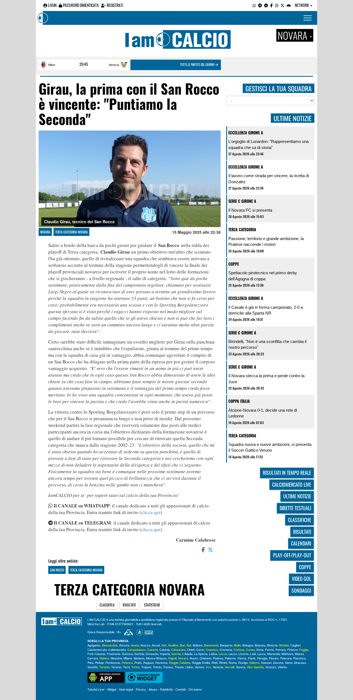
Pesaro (274, 658)
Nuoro (194, 658)
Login (52, 5)
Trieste (179, 667)
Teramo (116, 667)
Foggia (303, 649)
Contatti (180, 689)
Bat (189, 645)
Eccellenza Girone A (245, 132)
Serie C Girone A (242, 201)
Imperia (165, 653)
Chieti (190, 649)
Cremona (226, 649)
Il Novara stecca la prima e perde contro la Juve (266, 378)
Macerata (273, 653)
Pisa (90, 662)
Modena (139, 658)
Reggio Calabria (179, 662)
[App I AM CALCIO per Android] (289, 5)
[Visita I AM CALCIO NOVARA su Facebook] (271, 5)
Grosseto (152, 653)
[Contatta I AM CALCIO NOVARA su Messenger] (266, 5)
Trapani (146, 667)
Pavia (251, 658)
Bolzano (260, 645)
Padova (218, 658)
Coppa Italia (239, 401)
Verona (240, 667)
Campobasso (136, 649)
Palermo (230, 658)
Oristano (205, 658)
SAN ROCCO (57, 570)
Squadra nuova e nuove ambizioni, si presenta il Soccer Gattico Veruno (269, 447)
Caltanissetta (117, 649)
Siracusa (300, 662)
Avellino (173, 645)
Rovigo (243, 662)
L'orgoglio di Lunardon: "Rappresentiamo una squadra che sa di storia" (268, 144)
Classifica (107, 605)
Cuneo (250, 649)
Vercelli (229, 667)
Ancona (124, 645)
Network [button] (302, 5)
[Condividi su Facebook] (203, 549)
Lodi (253, 653)
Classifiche (299, 519)
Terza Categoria (242, 229)
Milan (51, 64)
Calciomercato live (291, 484)
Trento (157, 667)
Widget (111, 689)
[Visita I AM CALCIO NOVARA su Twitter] (282, 5)
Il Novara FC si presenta (250, 210)
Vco (208, 667)
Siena (288, 662)
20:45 (83, 64)
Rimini (223, 662)
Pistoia (99, 662)
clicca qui (150, 512)
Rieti (214, 662)
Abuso (153, 689)
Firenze (292, 649)
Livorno (243, 653)
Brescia (272, 645)
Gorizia (139, 653)
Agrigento (93, 645)
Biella (237, 645)
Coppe (233, 264)
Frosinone (113, 653)
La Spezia (200, 653)
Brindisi (284, 645)
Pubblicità (166, 689)
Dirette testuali (295, 508)
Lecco (233, 653)
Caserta (152, 649)
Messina (116, 658)
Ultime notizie (297, 496)
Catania (164, 649)
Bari (182, 645)
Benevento (211, 645)
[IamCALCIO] (61, 621)
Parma (241, 658)
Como (200, 649)
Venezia (114, 64)
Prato (137, 662)
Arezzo (145, 645)
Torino (135, 667)
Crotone (239, 649)
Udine (189, 667)
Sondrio (92, 667)
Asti (163, 645)
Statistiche (152, 605)
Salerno (254, 662)
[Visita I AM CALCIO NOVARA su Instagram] (276, 5)
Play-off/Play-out (292, 555)
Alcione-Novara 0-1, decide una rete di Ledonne (262, 413)
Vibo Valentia (255, 667)
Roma (233, 662)
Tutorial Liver (96, 689)
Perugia (262, 658)
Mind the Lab (96, 624)
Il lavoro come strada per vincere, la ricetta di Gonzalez (268, 178)
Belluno (197, 645)
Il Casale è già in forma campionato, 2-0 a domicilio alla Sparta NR (265, 310)
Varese (199, 667)
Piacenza (299, 658)
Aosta (135, 645)
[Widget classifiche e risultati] (144, 677)
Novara (45, 232)
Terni (126, 667)
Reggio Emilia (201, 662)
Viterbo (282, 667)
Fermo (269, 649)
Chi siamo (195, 689)
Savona (278, 662)
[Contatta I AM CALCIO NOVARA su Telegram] (260, 5)
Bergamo (226, 645)
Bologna (247, 645)
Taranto (104, 667)
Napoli (172, 658)
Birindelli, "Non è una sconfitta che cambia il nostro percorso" (267, 344)
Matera (104, 658)
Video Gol (301, 578)
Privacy (141, 689)
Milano (128, 658)
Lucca (261, 653)
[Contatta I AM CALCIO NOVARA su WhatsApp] (254, 5)
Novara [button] (293, 35)
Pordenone (112, 662)
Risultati (129, 605)
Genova (127, 653)
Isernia (176, 653)
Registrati (114, 5)
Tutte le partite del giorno (197, 64)
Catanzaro (178, 649)
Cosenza (212, 649)
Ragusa (148, 662)
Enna (259, 649)
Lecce (223, 653)
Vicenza (270, 667)
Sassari (266, 662)
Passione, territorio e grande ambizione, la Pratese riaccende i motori (266, 241)
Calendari (301, 543)
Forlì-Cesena (96, 653)
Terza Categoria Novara (71, 232)
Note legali (126, 689)
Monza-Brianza (156, 658)
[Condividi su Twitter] (211, 549)
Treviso (168, 667)
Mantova (287, 653)
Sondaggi (301, 590)
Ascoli (156, 645)
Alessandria (109, 645)
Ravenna (161, 662)
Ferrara (281, 649)
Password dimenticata (80, 5)
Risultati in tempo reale (287, 472)
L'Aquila (187, 653)
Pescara (286, 658)
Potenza (127, 662)
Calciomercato (97, 649)
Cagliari (295, 645)
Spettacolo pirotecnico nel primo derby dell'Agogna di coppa (262, 275)
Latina (213, 653)
